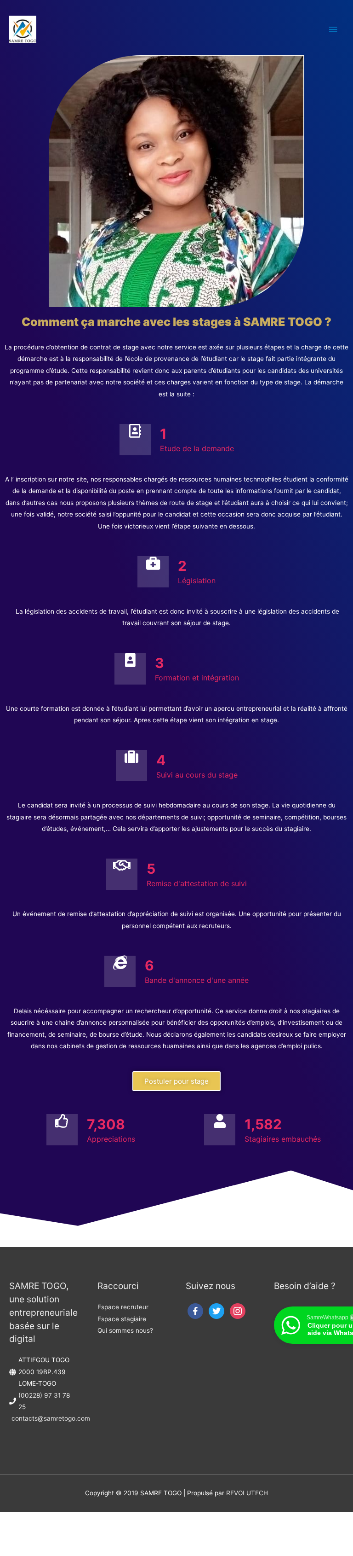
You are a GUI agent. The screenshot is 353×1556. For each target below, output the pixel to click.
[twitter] (216, 1310)
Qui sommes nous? (125, 1330)
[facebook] (195, 1310)
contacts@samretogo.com (50, 1418)
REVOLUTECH (247, 1493)
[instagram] (237, 1310)
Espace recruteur (122, 1307)
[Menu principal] (333, 29)
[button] (176, 1081)
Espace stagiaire (121, 1319)
